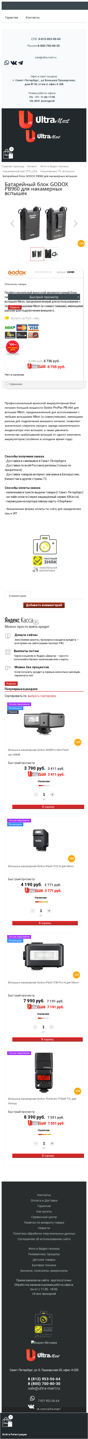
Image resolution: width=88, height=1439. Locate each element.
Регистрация (19, 1434)
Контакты (32, 17)
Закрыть (15, 307)
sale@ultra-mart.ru (45, 57)
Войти (6, 1434)
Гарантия (11, 17)
